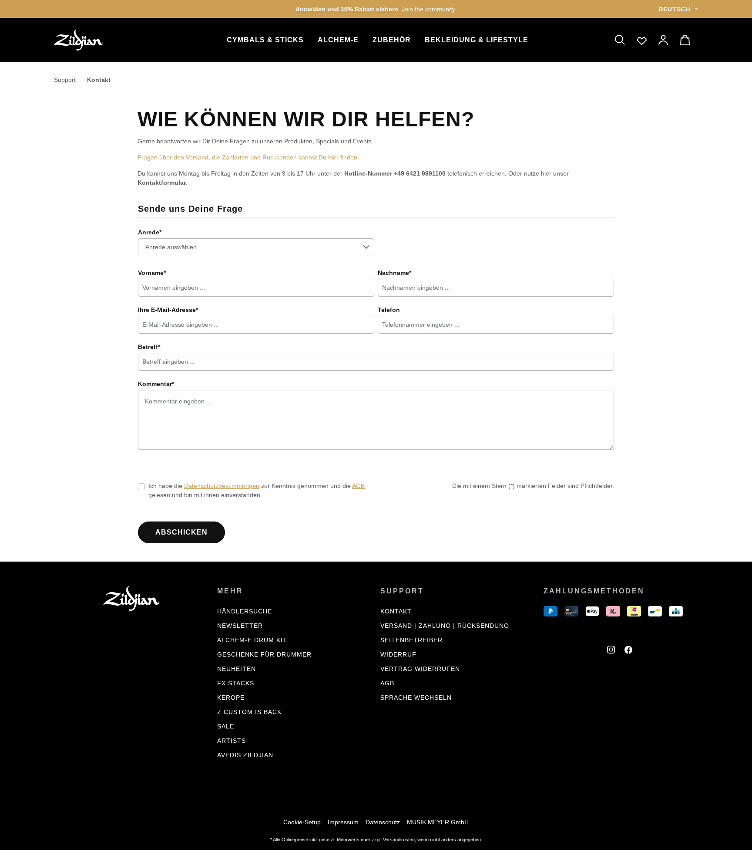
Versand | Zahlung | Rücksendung (444, 625)
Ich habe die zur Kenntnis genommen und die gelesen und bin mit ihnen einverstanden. (256, 490)
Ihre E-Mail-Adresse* (168, 309)
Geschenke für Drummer (264, 654)
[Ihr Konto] (664, 40)
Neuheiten (236, 668)
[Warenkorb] (686, 40)
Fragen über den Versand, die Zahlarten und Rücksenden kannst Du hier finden (247, 157)
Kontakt (396, 611)
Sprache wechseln (416, 697)
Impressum (343, 822)
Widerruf (398, 654)
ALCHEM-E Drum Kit (252, 640)
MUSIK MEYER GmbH (438, 822)
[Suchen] (620, 40)
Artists (231, 740)
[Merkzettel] (642, 40)
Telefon (389, 309)
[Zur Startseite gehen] (97, 40)
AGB (358, 485)
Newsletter (240, 625)
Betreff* (149, 346)
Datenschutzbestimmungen (221, 485)
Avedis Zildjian (245, 755)
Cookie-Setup (302, 822)
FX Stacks (235, 683)
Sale (225, 726)
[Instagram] (612, 650)
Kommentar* (156, 383)
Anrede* (149, 232)
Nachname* (394, 272)
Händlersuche (244, 611)
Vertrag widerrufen (420, 668)
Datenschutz (383, 822)
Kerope (231, 697)
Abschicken (181, 532)
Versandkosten (399, 839)
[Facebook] (629, 650)
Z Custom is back (249, 711)
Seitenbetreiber (411, 640)
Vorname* (152, 272)
